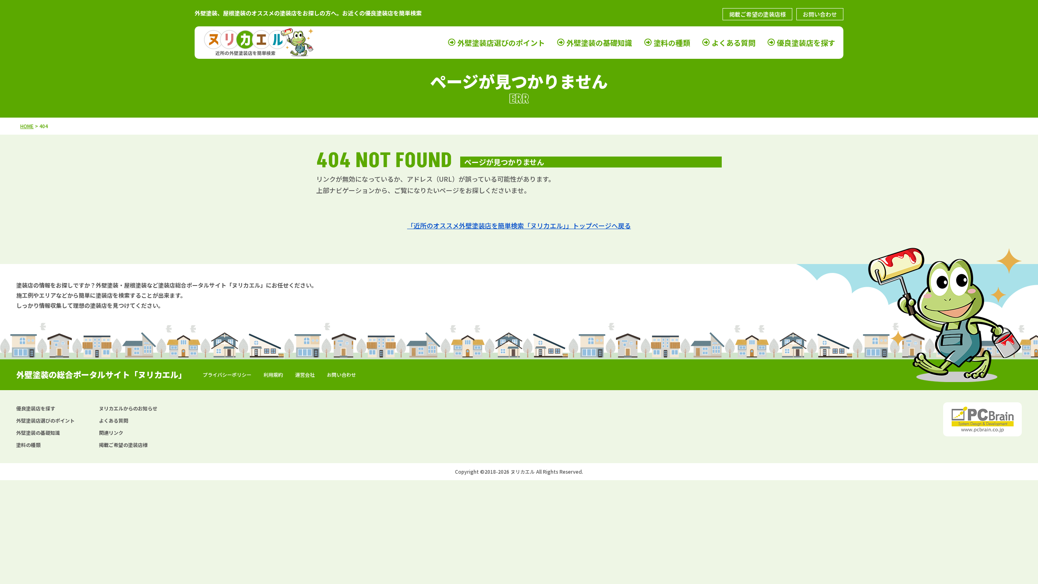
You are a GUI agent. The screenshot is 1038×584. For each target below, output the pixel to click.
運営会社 (305, 374)
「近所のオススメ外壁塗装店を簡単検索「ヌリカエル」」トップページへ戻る (519, 225)
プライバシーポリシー (227, 374)
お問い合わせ (820, 14)
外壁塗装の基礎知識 (599, 42)
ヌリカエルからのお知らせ (128, 408)
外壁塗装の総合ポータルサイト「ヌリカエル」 (101, 374)
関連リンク (111, 432)
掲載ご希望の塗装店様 (757, 14)
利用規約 (273, 374)
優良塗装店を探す (806, 42)
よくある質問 (733, 42)
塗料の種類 (672, 42)
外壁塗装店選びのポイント (501, 42)
